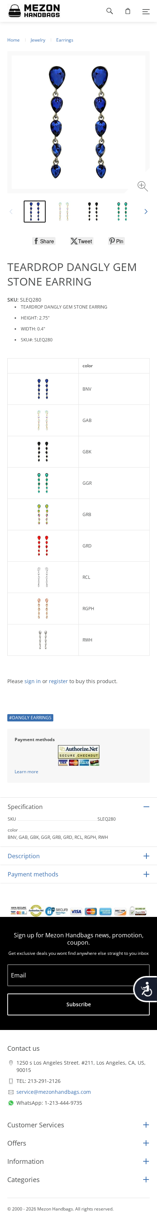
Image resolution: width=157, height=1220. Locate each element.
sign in (32, 681)
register (58, 681)
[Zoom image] (144, 187)
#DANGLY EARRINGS (30, 717)
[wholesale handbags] (30, 11)
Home (13, 40)
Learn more (26, 771)
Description (24, 856)
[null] (43, 241)
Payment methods (33, 874)
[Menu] (146, 11)
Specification (25, 807)
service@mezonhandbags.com (53, 1091)
